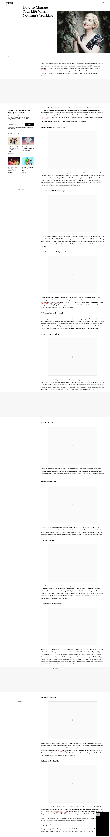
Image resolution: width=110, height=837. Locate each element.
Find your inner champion (66, 471)
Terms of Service (30, 127)
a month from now (84, 239)
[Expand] (97, 813)
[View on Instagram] (72, 150)
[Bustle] (9, 2)
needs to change (75, 532)
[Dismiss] (107, 813)
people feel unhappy (52, 384)
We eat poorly (62, 750)
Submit (29, 124)
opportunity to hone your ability (50, 302)
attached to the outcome (83, 321)
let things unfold (95, 180)
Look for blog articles (74, 654)
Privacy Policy (12, 128)
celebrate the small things (60, 811)
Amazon (83, 121)
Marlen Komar (10, 56)
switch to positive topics (67, 591)
